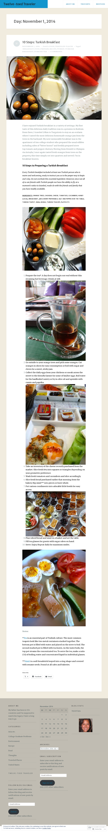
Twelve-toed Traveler (19, 4)
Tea (25, 638)
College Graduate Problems (19, 736)
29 (62, 733)
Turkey (61, 49)
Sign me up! (47, 783)
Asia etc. (11, 732)
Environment (14, 741)
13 (54, 724)
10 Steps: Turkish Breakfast (41, 42)
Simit (27, 661)
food (37, 49)
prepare (44, 49)
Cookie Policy (46, 828)
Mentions (100, 4)
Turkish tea (40, 52)
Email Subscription (50, 756)
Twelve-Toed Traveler (20, 773)
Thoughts (85, 4)
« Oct (42, 737)
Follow (14, 812)
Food (52, 46)
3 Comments (56, 52)
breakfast (28, 49)
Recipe (53, 49)
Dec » (48, 737)
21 (58, 728)
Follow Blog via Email (20, 785)
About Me (70, 4)
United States (14, 765)
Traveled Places (64, 46)
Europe (11, 746)
